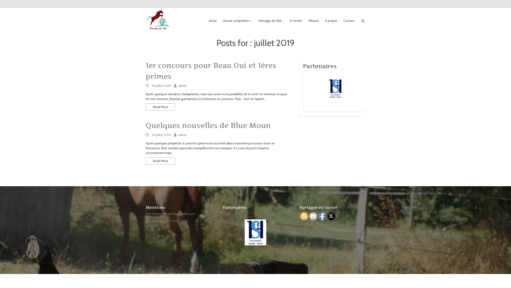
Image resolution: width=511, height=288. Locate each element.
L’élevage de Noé (270, 21)
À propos (331, 21)
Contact (348, 21)
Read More (160, 107)
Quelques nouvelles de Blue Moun (208, 125)
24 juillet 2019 (161, 135)
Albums (313, 21)
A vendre (296, 21)
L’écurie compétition (236, 21)
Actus (213, 21)
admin (182, 86)
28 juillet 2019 (161, 86)
